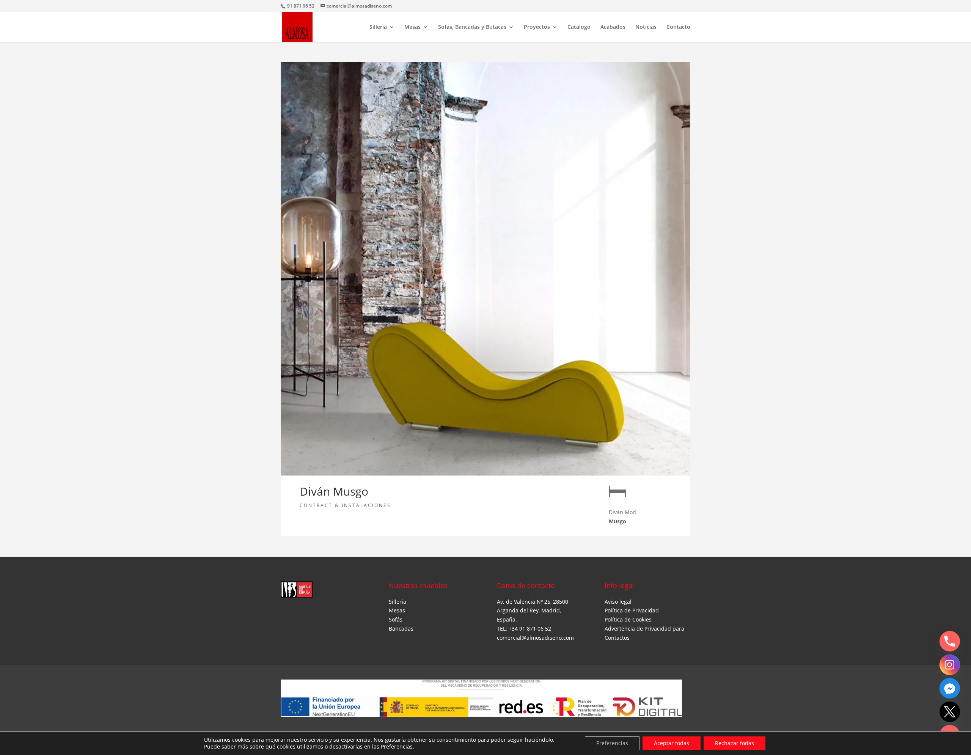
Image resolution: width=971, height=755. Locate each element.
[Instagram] (950, 665)
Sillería (378, 27)
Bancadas (401, 628)
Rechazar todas (734, 743)
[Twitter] (950, 712)
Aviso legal (618, 601)
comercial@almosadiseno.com (535, 637)
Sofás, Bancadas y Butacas (472, 27)
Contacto (678, 27)
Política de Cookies (628, 619)
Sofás (395, 619)
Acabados (612, 27)
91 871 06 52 (301, 6)
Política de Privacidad (632, 610)
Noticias (646, 27)
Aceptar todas (671, 743)
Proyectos (537, 27)
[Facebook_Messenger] (950, 688)
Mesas (412, 27)
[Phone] (950, 641)
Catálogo (579, 27)
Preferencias (612, 743)
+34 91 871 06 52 (530, 628)
